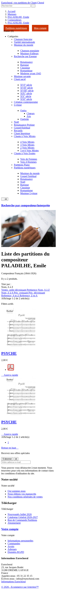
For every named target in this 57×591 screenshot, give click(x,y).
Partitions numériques (16, 28)
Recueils (18, 130)
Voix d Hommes (28, 162)
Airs (29, 116)
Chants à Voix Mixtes (24, 136)
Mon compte (40, 28)
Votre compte (9, 529)
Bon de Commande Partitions (22, 520)
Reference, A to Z (10, 295)
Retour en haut (10, 447)
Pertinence (32, 290)
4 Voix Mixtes (27, 142)
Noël (16, 122)
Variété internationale (24, 42)
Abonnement (14, 523)
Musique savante (22, 76)
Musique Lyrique (28, 193)
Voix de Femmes (28, 159)
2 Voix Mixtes (27, 147)
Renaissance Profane (24, 124)
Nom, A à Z (44, 290)
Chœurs (31, 113)
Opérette (24, 119)
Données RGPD (16, 552)
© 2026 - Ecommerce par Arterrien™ (20, 587)
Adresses (12, 549)
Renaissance (26, 62)
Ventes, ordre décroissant (14, 290)
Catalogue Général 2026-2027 (23, 517)
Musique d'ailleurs (29, 53)
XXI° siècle (26, 99)
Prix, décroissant (36, 292)
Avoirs (11, 546)
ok (5, 199)
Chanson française (23, 39)
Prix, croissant (21, 292)
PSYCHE (9, 353)
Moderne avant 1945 (30, 73)
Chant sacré (20, 79)
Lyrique (18, 105)
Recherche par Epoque (25, 56)
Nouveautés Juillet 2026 (20, 514)
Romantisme (26, 190)
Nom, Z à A (7, 292)
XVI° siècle (26, 85)
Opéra (23, 110)
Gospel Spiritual (28, 176)
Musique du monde (23, 45)
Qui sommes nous (16, 491)
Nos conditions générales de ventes (25, 496)
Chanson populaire (29, 50)
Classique (25, 67)
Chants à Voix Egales (24, 153)
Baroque (24, 65)
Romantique (26, 70)
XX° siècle (25, 96)
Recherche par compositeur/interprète (25, 205)
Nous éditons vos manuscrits (22, 494)
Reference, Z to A (29, 295)
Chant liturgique (22, 133)
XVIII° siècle (27, 90)
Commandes (14, 543)
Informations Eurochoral (13, 581)
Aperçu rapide (9, 375)
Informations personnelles (20, 540)
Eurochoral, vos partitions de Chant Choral (22, 2)
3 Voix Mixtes (27, 144)
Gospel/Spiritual (22, 127)
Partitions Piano (22, 164)
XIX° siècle (26, 93)
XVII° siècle (26, 87)
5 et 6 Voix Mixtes (29, 150)
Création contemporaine (26, 102)
